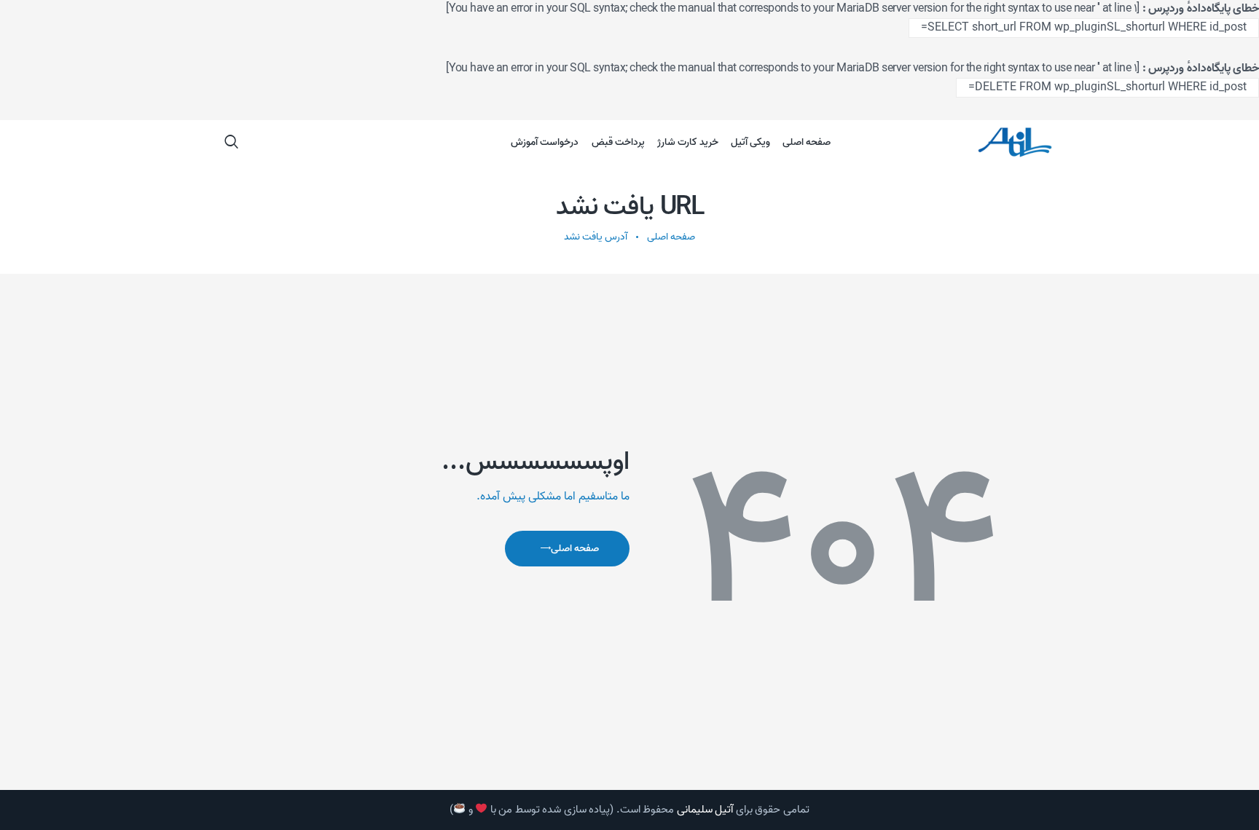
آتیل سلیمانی (705, 809)
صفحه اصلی (671, 237)
